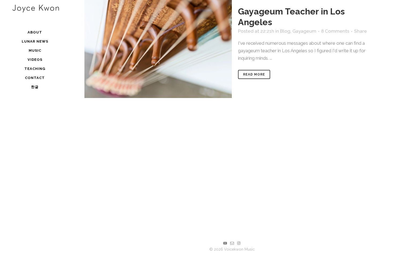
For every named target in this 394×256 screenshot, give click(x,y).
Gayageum (304, 31)
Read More (254, 74)
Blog (285, 31)
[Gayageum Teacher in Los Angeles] (158, 49)
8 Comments (335, 31)
